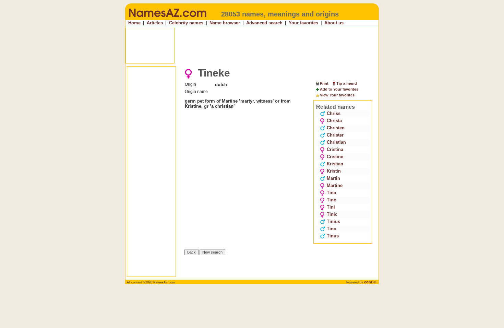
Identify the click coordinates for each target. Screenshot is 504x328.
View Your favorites (337, 95)
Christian (336, 142)
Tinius (333, 221)
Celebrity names (186, 22)
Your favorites (303, 22)
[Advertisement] (252, 45)
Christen (336, 127)
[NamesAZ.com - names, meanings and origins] (167, 18)
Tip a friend (346, 83)
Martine (335, 185)
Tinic (332, 214)
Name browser (224, 22)
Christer (335, 135)
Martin (333, 178)
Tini (331, 207)
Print (324, 83)
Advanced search (264, 22)
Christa (334, 120)
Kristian (335, 163)
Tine (331, 199)
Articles (155, 22)
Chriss (333, 113)
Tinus (333, 235)
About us (334, 22)
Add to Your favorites (339, 89)
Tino (331, 228)
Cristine (335, 156)
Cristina (335, 149)
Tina (331, 192)
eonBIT (370, 282)
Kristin (334, 171)
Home (134, 22)
